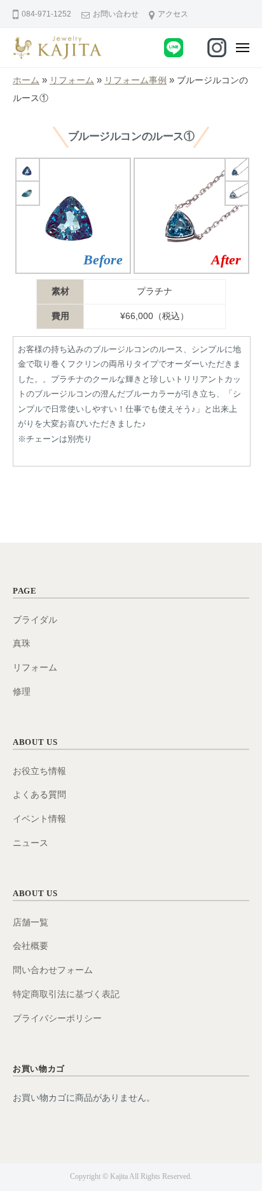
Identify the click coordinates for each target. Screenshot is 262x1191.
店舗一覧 (30, 922)
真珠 (22, 643)
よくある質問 (39, 795)
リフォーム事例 (135, 80)
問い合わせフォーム (53, 970)
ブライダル (35, 620)
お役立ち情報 (39, 771)
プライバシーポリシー (57, 1018)
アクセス (173, 14)
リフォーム (72, 80)
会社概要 (30, 946)
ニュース (30, 843)
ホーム (26, 80)
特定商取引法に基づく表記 (66, 994)
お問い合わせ (116, 14)
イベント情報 (39, 819)
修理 (22, 692)
